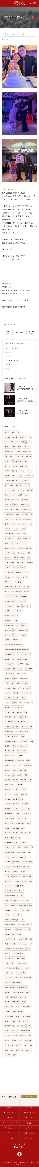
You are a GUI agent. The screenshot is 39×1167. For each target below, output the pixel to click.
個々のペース (9, 823)
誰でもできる (21, 1026)
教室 (11, 1050)
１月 (6, 997)
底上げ (25, 751)
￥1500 (14, 1040)
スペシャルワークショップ (13, 625)
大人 (30, 780)
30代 (14, 770)
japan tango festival (11, 900)
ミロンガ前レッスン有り (12, 514)
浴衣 (27, 664)
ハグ (6, 1031)
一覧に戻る (19, 332)
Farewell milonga (10, 654)
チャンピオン (26, 813)
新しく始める (16, 500)
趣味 (18, 673)
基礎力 (19, 751)
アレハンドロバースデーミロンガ (21, 992)
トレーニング (27, 451)
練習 (22, 442)
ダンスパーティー (10, 490)
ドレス (20, 669)
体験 (6, 1050)
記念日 (25, 963)
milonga (22, 471)
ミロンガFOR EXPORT (22, 731)
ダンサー (11, 673)
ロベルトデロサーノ (19, 953)
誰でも (7, 1040)
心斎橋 (7, 828)
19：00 (24, 881)
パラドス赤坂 (9, 731)
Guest (6, 905)
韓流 (19, 538)
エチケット (8, 635)
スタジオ (23, 780)
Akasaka (7, 910)
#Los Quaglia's (19, 582)
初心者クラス (19, 784)
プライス (7, 1011)
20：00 (30, 881)
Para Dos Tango (23, 630)
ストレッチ (26, 572)
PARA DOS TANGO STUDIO (23, 1006)
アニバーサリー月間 (11, 977)
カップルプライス (10, 722)
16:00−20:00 (13, 997)
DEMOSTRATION (25, 1031)
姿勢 (23, 673)
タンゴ (7, 577)
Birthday (20, 1011)
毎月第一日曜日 (28, 847)
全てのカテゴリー (12, 348)
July (20, 900)
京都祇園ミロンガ (10, 601)
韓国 (15, 678)
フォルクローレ (22, 722)
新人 (6, 485)
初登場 (7, 707)
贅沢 (22, 505)
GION (13, 847)
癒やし (25, 625)
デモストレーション (19, 567)
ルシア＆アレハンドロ (18, 1002)
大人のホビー (23, 997)
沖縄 (31, 944)
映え (6, 495)
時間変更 (22, 857)
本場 (23, 562)
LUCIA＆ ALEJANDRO (11, 741)
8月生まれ (21, 490)
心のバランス (14, 1031)
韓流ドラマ (26, 538)
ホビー (29, 1026)
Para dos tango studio (25, 905)
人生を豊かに (23, 842)
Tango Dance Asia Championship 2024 (16, 649)
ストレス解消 (18, 775)
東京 (6, 432)
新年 (29, 553)
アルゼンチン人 (23, 480)
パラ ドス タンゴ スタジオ (14, 968)
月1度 (13, 1021)
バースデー (26, 606)
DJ (6, 673)
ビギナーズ (8, 881)
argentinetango (9, 533)
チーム (7, 857)
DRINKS (23, 973)
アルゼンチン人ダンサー (12, 698)
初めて (22, 558)
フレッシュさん (25, 809)
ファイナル (20, 664)
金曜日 (20, 495)
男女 (11, 973)
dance (12, 562)
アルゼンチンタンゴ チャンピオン (15, 1035)
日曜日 (7, 746)
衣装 (14, 1055)
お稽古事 (29, 490)
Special (16, 505)
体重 (19, 1021)
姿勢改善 (28, 456)
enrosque (15, 871)
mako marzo (21, 958)
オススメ (7, 693)
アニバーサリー (9, 963)
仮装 (25, 939)
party (17, 442)
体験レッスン (9, 789)
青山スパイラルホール (11, 620)
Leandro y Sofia (9, 852)
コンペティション (22, 659)
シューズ (23, 789)
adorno (23, 871)
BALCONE (19, 476)
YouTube (23, 635)
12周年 (23, 736)
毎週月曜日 (17, 461)
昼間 (28, 949)
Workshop (8, 929)
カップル (7, 1055)
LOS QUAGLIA (24, 741)
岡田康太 (7, 640)
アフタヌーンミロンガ (11, 736)
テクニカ (7, 953)
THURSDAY (8, 717)
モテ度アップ (19, 456)
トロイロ (7, 915)
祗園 (6, 509)
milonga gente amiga (11, 920)
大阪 (28, 823)
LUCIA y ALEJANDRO (18, 828)
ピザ (31, 524)
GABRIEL (7, 765)
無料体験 (7, 809)
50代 (11, 784)
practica (28, 442)
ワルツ (7, 591)
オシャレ (13, 495)
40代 (6, 784)
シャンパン (19, 485)
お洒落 (14, 447)
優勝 (18, 813)
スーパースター (22, 524)
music (25, 533)
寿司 (6, 838)
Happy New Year (10, 760)
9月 (15, 929)
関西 (15, 702)
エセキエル (8, 876)
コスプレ (17, 727)
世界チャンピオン (10, 524)
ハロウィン (8, 727)
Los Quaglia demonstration (13, 982)
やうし (20, 1040)
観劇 (11, 485)
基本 (31, 741)
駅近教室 (15, 780)
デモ (6, 973)
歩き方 (7, 500)
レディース (8, 794)
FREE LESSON (9, 1006)
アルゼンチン (14, 543)
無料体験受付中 (9, 813)
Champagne (21, 553)
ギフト (19, 606)
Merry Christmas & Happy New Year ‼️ (16, 987)
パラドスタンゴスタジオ (12, 804)
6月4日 (18, 1016)
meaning (29, 471)
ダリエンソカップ (10, 755)
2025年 (20, 755)
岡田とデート (17, 640)
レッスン (9, 356)
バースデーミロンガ (11, 842)
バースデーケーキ (27, 514)
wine (6, 442)
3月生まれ (17, 838)
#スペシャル (8, 582)
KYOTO (7, 847)
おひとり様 (22, 765)
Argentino (14, 905)
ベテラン (16, 881)
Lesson (23, 529)
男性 (31, 1045)
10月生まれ (25, 500)
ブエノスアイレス (26, 693)
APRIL (19, 847)
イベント (15, 910)
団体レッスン (23, 466)
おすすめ (7, 611)
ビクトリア (17, 876)
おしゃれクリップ (10, 538)
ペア (18, 562)
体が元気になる (9, 1026)
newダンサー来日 (10, 939)
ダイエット (19, 1045)
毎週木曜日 (8, 630)
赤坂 (11, 456)
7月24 (26, 900)
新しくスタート (15, 509)
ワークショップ (9, 751)
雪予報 (7, 1002)
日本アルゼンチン (10, 548)
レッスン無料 (9, 1016)
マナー (16, 635)
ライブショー (23, 944)
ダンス (12, 432)
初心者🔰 (16, 809)
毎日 (29, 765)
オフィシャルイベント (11, 615)
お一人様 (7, 466)
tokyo (28, 558)
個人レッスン (19, 1050)
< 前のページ (7, 332)
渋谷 (12, 476)
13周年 (19, 963)
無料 (17, 789)
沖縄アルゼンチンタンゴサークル (15, 949)
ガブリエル (8, 702)
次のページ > (32, 332)
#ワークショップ (22, 577)
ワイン (27, 485)
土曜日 (25, 461)
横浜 (19, 447)
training (18, 451)
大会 (13, 659)
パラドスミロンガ (27, 727)
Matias (20, 939)
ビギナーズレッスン (24, 929)
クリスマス (21, 601)
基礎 (14, 1011)
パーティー (24, 543)
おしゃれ (18, 519)
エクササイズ (9, 1045)
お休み (16, 794)
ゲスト (25, 712)
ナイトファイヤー (18, 611)
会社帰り (7, 780)
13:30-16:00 (20, 760)
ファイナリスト (9, 712)
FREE (17, 973)
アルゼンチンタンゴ (8, 324)
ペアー (15, 765)
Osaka (22, 920)
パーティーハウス (10, 553)
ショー (28, 968)
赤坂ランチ (8, 461)
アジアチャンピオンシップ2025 (23, 862)
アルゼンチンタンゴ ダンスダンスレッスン (18, 833)
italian (7, 476)
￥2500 (25, 717)
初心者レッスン (27, 876)
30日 (31, 939)
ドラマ (7, 471)
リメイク (7, 669)
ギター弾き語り (9, 958)
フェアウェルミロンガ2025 (13, 867)
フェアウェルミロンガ (24, 654)
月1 (20, 702)
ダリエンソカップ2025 (26, 977)
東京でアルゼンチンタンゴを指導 (15, 300)
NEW (13, 577)
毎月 (28, 910)
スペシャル (28, 1040)
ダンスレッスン (26, 509)
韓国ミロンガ (23, 678)
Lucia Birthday (21, 852)
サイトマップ (29, 1138)
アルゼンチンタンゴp (11, 799)
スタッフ (14, 857)
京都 (14, 669)
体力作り (7, 770)
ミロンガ (18, 324)
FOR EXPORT (26, 1016)
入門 (6, 562)
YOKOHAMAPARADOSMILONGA (21, 591)
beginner (7, 529)
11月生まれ (8, 505)
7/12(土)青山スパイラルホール (14, 891)
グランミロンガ (9, 818)
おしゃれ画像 (27, 519)
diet (6, 456)
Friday (26, 495)
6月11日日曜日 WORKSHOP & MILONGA (17, 586)
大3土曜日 (25, 683)
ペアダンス (23, 437)
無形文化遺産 (22, 770)
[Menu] (34, 3)
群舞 (30, 1035)
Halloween (23, 596)
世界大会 (15, 693)
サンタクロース (9, 606)
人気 (18, 432)
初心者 (8, 364)
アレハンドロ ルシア (24, 924)
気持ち (25, 1021)
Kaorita (7, 934)
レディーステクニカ (24, 688)
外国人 (7, 1021)
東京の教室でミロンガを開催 (13, 307)
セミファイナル (9, 664)
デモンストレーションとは (13, 572)
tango (18, 533)
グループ (28, 1050)
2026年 (7, 992)
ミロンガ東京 (28, 669)
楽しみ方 (14, 471)
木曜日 (19, 712)
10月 (6, 944)
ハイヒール (26, 447)
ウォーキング (9, 451)
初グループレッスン (17, 707)
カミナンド (8, 862)
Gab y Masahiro (16, 934)
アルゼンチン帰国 (10, 688)
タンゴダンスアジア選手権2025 (14, 886)
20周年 (7, 659)
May (29, 852)
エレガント (8, 775)
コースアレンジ (21, 818)
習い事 (8, 352)
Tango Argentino (10, 924)
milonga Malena (18, 915)
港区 (27, 505)
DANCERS (26, 867)
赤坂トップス (9, 519)
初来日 (24, 698)
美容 (26, 775)
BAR (12, 442)
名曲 (30, 437)
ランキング (24, 794)
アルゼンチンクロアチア (25, 548)
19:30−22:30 (17, 717)
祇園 (27, 760)
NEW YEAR (8, 558)
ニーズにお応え (19, 823)
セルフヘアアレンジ (11, 596)
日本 (6, 543)
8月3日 (22, 910)
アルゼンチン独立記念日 (12, 683)
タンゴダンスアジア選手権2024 (14, 644)
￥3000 (14, 746)
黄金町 (7, 447)
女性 (26, 1045)
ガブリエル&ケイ (23, 746)
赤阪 (21, 799)
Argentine (29, 562)
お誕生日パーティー (11, 480)
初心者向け (25, 804)
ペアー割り (13, 944)
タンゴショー (29, 476)
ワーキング (8, 678)
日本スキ (7, 871)
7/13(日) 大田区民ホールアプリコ (14, 895)
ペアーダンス (28, 702)
